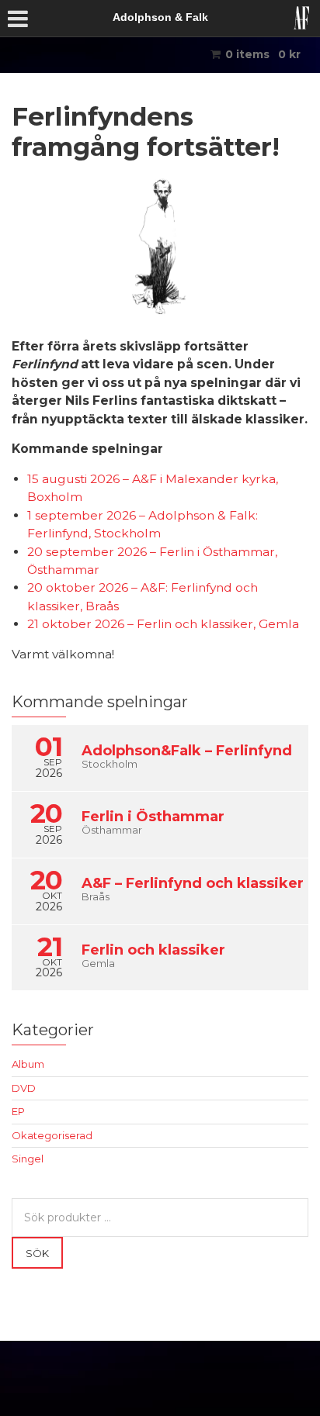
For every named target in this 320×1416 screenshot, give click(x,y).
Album (28, 1064)
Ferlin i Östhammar (153, 816)
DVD (24, 1088)
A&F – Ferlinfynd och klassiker (193, 883)
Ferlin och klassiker (153, 949)
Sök (37, 1253)
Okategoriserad (52, 1135)
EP (18, 1111)
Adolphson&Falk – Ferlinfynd (187, 750)
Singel (27, 1158)
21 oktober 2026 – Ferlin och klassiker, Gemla (163, 623)
